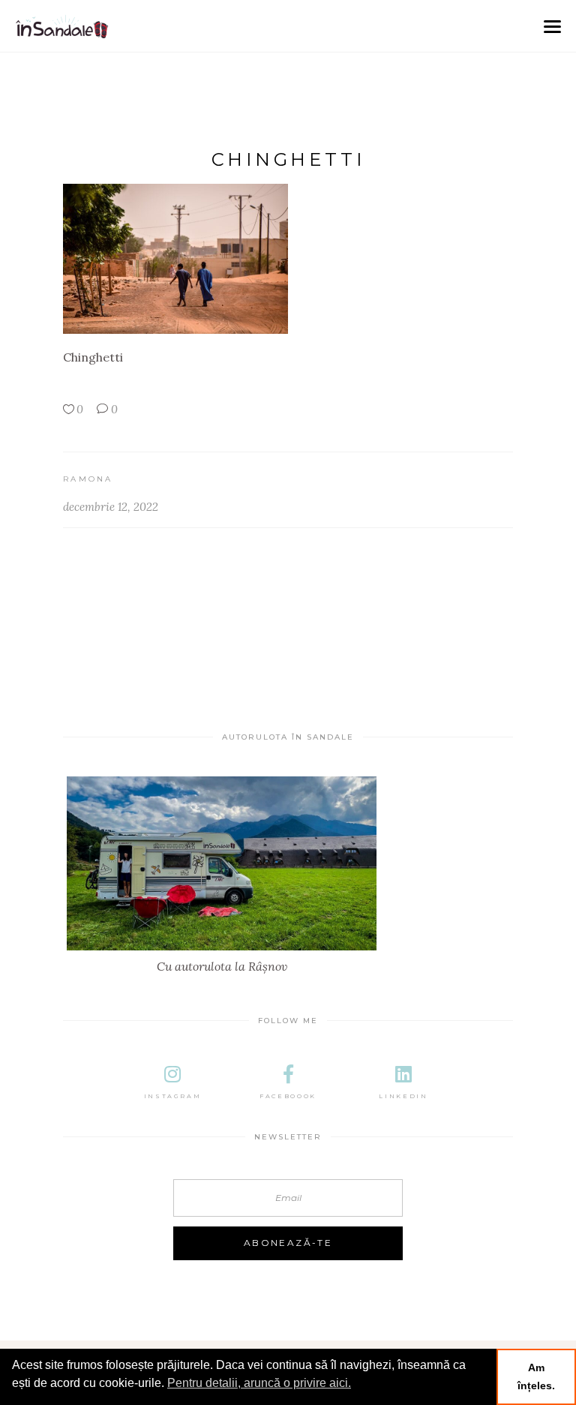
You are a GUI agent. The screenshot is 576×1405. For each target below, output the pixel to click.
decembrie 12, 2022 (110, 507)
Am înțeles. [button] (536, 1376)
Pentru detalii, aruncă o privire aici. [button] (259, 1382)
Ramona (88, 479)
